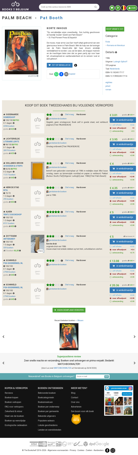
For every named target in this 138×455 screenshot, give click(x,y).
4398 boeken (8, 126)
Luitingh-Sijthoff (120, 62)
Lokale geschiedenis (48, 425)
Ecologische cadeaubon (16, 425)
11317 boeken (9, 175)
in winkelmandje (124, 120)
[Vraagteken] (117, 8)
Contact (74, 397)
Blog (73, 393)
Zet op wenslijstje (61, 65)
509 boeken (8, 248)
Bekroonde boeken (47, 393)
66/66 (8, 169)
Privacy (73, 450)
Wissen (80, 320)
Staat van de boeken (14, 416)
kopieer (72, 74)
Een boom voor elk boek (82, 411)
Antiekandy (9, 239)
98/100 (9, 144)
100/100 (9, 120)
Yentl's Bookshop (12, 214)
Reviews (9, 393)
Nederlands (115, 69)
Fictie (108, 42)
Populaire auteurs (46, 420)
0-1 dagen (8, 123)
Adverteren (76, 406)
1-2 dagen (8, 220)
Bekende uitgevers (47, 416)
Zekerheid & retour (13, 411)
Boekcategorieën (46, 397)
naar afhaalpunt (123, 128)
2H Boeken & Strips (13, 166)
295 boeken (8, 199)
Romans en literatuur (115, 45)
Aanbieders (99, 450)
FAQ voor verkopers (14, 406)
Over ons (75, 402)
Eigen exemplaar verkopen (70, 310)
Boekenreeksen (45, 402)
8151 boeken (8, 223)
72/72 (8, 193)
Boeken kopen (11, 397)
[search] (95, 6)
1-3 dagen (8, 196)
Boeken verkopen (13, 402)
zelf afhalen (123, 125)
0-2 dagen (8, 172)
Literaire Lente (11, 141)
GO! (106, 376)
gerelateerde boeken (57, 119)
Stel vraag (69, 114)
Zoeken (89, 450)
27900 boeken (9, 272)
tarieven (129, 236)
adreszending (123, 131)
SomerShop (9, 117)
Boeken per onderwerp (48, 406)
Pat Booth (51, 17)
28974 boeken (9, 150)
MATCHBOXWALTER (62, 368)
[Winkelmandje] (112, 8)
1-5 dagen (8, 245)
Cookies (80, 450)
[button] (3, 336)
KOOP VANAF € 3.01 (114, 29)
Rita (5, 190)
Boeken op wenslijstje (15, 420)
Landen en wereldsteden (49, 430)
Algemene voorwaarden (58, 450)
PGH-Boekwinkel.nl (13, 263)
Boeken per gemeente (48, 411)
